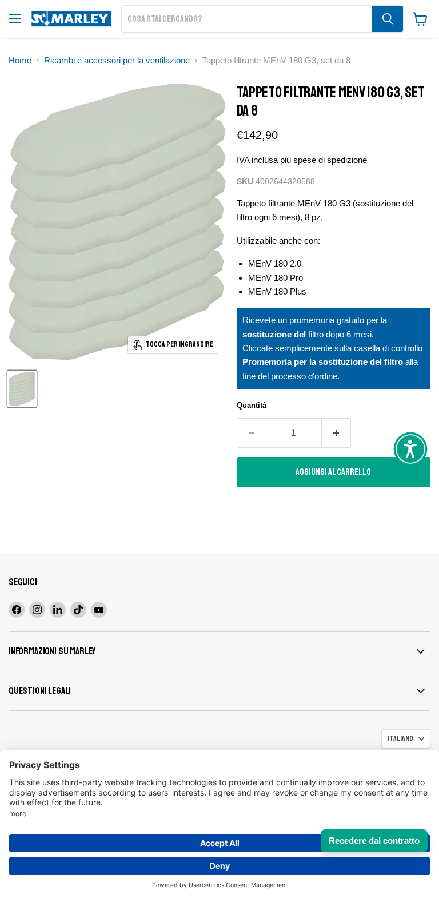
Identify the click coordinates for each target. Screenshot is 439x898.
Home (20, 60)
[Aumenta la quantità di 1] (336, 433)
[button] (410, 449)
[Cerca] (387, 19)
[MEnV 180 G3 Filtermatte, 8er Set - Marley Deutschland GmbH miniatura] (22, 389)
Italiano (400, 738)
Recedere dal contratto (374, 840)
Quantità (251, 405)
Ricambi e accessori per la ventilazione (117, 60)
